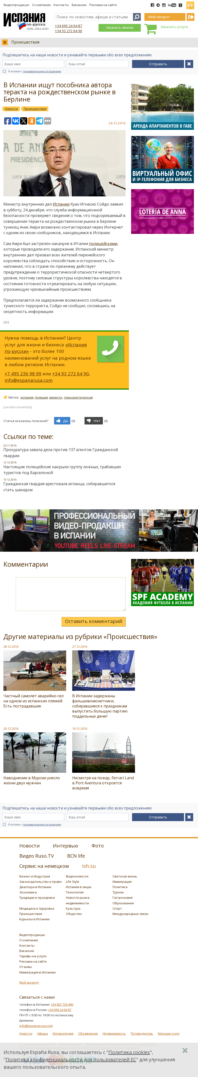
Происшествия (25, 42)
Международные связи (130, 914)
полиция (41, 397)
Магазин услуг (169, 1033)
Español (190, 3)
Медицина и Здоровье (36, 908)
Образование (123, 903)
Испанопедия (63, 1033)
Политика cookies (129, 1052)
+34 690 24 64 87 (68, 25)
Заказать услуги (174, 26)
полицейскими (103, 243)
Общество (74, 914)
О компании (41, 5)
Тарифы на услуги (32, 956)
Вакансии (79, 5)
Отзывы (25, 967)
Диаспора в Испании (35, 887)
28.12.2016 (10, 646)
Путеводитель (142, 1033)
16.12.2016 (79, 728)
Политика (120, 887)
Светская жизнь (125, 876)
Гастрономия (123, 897)
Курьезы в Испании (34, 919)
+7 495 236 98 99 (23, 374)
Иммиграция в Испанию (37, 972)
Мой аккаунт (29, 982)
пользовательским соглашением (42, 71)
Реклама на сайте (103, 5)
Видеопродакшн (16, 5)
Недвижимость (114, 1033)
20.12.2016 (10, 728)
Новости (25, 1033)
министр (55, 397)
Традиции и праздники (37, 897)
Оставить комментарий (93, 621)
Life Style (72, 881)
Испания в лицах (79, 887)
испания (27, 397)
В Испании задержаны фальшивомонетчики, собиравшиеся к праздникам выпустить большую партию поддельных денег (99, 706)
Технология (75, 892)
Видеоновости (77, 876)
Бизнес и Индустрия (34, 876)
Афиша (42, 1033)
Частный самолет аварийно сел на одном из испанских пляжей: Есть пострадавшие (33, 701)
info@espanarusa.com (29, 380)
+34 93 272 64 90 (68, 31)
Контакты (61, 5)
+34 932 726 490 (62, 1004)
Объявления (88, 1033)
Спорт (117, 908)
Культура (73, 908)
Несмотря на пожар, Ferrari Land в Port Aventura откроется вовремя (103, 783)
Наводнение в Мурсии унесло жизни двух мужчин (31, 780)
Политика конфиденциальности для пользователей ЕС (71, 1059)
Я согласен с (34, 71)
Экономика (28, 892)
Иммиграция (122, 881)
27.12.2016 (79, 646)
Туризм (118, 892)
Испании (61, 204)
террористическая (78, 397)
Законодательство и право (40, 881)
